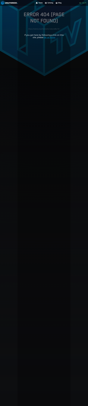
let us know (49, 37)
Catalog (50, 3)
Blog (59, 3)
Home (41, 3)
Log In (84, 3)
